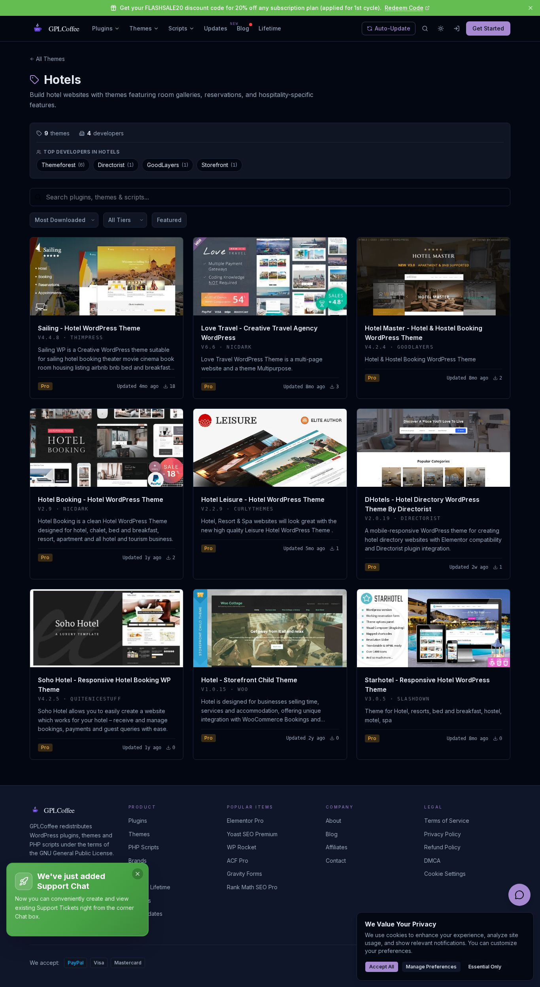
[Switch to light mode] (440, 28)
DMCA (432, 860)
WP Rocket (241, 847)
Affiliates (336, 847)
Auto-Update (392, 28)
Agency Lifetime (149, 887)
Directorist (116, 164)
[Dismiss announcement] (530, 8)
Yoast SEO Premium (252, 834)
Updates (215, 28)
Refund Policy (442, 847)
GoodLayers (167, 164)
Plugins (102, 28)
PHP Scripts (143, 847)
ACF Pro (237, 860)
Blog (243, 28)
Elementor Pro (245, 820)
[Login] (456, 28)
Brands (137, 860)
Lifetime (270, 28)
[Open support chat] (519, 895)
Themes (140, 28)
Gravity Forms (244, 873)
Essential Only (484, 967)
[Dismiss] (137, 873)
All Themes (50, 58)
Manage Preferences (431, 967)
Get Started (488, 28)
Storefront (219, 164)
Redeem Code (404, 7)
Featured (169, 219)
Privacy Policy (442, 834)
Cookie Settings (445, 873)
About (333, 820)
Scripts (177, 28)
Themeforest (63, 164)
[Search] (425, 28)
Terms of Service (446, 820)
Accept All (381, 967)
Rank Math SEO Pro (252, 887)
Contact (336, 860)
